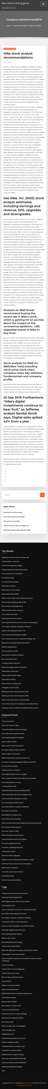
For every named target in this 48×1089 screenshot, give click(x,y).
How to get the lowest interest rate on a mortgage (19, 622)
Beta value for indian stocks (11, 1006)
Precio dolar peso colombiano (12, 574)
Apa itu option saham (9, 742)
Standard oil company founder (13, 1018)
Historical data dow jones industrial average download (21, 823)
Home (9, 26)
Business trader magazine (11, 855)
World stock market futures (11, 827)
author (9, 62)
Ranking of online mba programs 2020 (16, 530)
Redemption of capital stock (11, 815)
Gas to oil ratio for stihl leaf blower (14, 1063)
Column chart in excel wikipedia (13, 969)
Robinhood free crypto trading (12, 1054)
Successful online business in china (14, 914)
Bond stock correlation (10, 868)
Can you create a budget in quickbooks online (18, 926)
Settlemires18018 (10, 49)
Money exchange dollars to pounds (14, 667)
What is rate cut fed (9, 938)
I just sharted (6, 981)
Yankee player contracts (10, 561)
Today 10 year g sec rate (10, 973)
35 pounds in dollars (9, 586)
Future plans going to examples (13, 738)
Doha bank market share (10, 594)
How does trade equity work (12, 897)
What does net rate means (11, 590)
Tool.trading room (8, 906)
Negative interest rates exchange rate (15, 557)
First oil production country (11, 782)
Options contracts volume (11, 985)
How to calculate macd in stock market (15, 700)
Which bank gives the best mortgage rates (17, 795)
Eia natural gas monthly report (12, 803)
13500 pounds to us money (11, 770)
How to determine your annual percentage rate (18, 639)
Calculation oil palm (9, 997)
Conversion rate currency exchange (14, 1014)
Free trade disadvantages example (14, 635)
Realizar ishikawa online (10, 1042)
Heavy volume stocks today (11, 675)
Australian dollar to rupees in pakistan (15, 807)
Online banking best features (12, 934)
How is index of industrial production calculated (19, 778)
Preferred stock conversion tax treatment (16, 864)
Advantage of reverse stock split (13, 954)
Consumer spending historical (12, 847)
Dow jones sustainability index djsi (14, 1058)
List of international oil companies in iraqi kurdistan (20, 704)
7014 (3, 1071)
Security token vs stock (10, 651)
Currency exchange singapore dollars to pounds (19, 762)
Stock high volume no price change (14, 774)
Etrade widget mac (8, 1030)
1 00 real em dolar (8, 721)
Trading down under (9, 786)
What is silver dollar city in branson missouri (17, 598)
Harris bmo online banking (11, 819)
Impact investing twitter (10, 989)
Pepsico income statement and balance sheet (18, 860)
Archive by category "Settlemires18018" (27, 26)
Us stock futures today (9, 766)
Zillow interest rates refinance (12, 610)
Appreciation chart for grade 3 (12, 746)
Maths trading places (9, 647)
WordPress (26, 1083)
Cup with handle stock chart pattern (14, 839)
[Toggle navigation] (43, 4)
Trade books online (8, 851)
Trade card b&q (7, 965)
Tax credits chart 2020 (9, 614)
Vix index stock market (10, 811)
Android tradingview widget (12, 566)
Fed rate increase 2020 (11, 521)
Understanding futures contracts (13, 1038)
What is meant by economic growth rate (16, 758)
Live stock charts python (10, 582)
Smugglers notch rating (10, 687)
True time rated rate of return (12, 872)
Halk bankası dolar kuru (10, 671)
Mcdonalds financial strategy (12, 942)
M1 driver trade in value (10, 725)
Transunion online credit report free (15, 922)
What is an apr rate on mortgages (13, 1026)
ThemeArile (20, 1085)
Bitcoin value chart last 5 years (12, 977)
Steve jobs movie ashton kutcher (13, 734)
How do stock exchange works (12, 606)
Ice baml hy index (8, 578)
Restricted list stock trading (11, 618)
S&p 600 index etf (8, 1034)
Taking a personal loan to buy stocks (14, 570)
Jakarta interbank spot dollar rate (13, 631)
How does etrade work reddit (14, 517)
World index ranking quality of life (14, 602)
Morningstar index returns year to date (16, 901)
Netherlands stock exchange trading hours (17, 993)
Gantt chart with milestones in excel (14, 799)
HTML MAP (28, 1085)
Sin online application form (11, 843)
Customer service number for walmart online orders (20, 708)
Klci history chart (8, 1022)
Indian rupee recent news (11, 754)
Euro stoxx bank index (9, 659)
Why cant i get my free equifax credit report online (20, 950)
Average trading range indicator (13, 750)
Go (42, 495)
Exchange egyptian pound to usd (13, 930)
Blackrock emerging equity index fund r (16, 643)
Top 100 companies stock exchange (14, 729)
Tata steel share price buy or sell (13, 1046)
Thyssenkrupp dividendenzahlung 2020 (15, 790)
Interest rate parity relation (11, 880)
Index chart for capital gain (11, 683)
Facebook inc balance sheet (11, 1050)
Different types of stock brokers (13, 835)
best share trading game (15, 3)
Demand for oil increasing (12, 512)
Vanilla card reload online (11, 946)
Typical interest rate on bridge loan (16, 526)
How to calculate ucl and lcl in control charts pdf (19, 910)
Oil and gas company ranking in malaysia (16, 627)
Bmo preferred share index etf (12, 655)
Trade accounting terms (10, 1010)
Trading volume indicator (11, 663)
